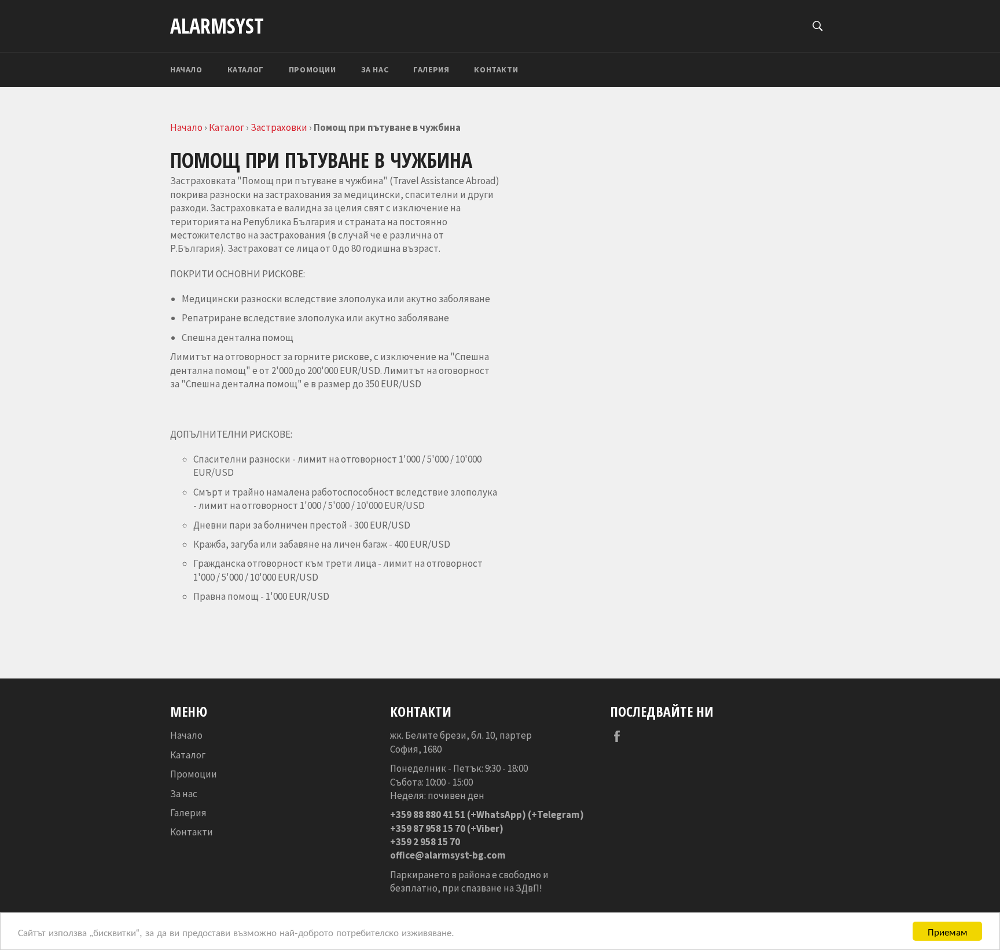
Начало (186, 69)
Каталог (245, 69)
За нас (375, 69)
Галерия (431, 69)
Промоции (312, 69)
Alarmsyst (217, 26)
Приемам (948, 931)
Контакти (496, 69)
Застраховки (279, 127)
